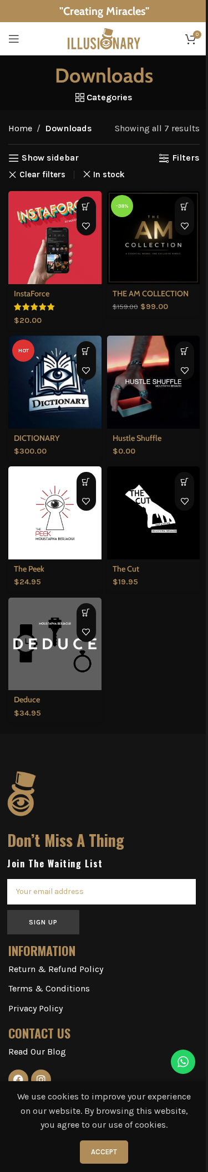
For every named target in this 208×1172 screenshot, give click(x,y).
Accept (104, 1152)
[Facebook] (18, 1079)
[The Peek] (55, 512)
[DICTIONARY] (55, 382)
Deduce (27, 700)
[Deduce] (55, 644)
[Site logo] (104, 38)
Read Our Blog (37, 1051)
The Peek (29, 569)
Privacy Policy (35, 1008)
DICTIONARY (37, 438)
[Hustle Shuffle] (153, 382)
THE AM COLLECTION (151, 294)
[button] (86, 206)
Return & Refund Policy (55, 969)
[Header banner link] (104, 11)
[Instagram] (41, 1079)
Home (20, 128)
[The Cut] (153, 512)
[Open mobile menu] (14, 39)
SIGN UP (43, 922)
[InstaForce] (55, 237)
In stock (109, 174)
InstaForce (31, 294)
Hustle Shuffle (137, 438)
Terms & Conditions (49, 988)
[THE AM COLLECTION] (153, 237)
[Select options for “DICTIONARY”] (86, 351)
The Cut (126, 569)
